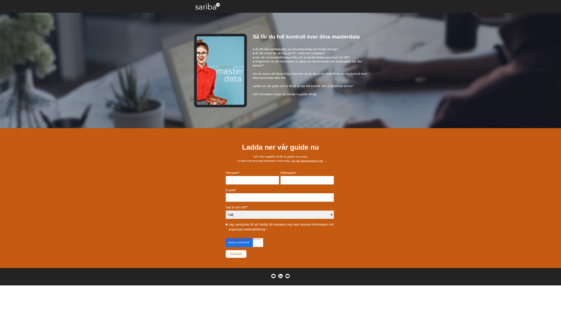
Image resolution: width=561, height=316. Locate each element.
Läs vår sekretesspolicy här (307, 160)
